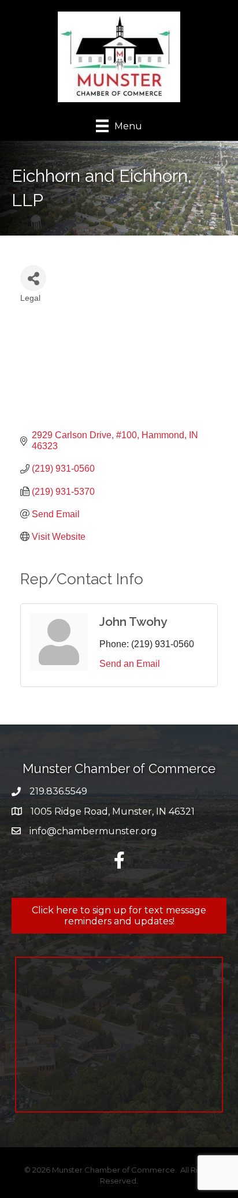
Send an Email (129, 664)
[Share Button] (33, 278)
